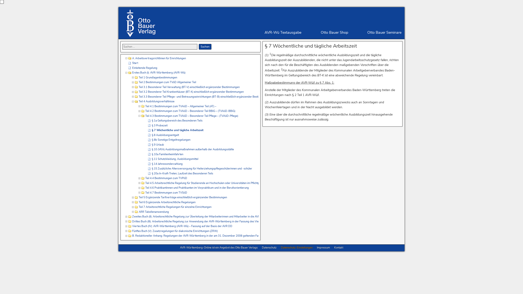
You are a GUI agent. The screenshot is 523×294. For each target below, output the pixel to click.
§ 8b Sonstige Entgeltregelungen (171, 140)
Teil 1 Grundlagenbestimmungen (158, 77)
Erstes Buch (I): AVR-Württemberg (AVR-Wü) (159, 73)
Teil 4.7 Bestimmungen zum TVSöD (166, 193)
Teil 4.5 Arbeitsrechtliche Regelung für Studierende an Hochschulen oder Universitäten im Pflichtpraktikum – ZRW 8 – (202, 183)
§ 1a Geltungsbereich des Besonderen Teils (177, 120)
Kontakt (338, 247)
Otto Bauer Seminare (384, 32)
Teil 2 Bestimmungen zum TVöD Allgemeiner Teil (167, 82)
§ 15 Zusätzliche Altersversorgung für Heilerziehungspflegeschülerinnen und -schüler (202, 168)
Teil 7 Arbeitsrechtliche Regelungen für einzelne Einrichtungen (175, 207)
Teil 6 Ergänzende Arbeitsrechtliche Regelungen (167, 202)
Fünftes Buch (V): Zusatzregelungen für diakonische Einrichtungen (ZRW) (175, 231)
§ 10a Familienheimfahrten (167, 154)
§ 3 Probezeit (160, 125)
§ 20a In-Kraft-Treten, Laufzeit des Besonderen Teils (182, 173)
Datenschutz (269, 247)
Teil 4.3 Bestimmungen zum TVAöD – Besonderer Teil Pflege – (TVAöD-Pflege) (191, 116)
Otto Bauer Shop (334, 32)
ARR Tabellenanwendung (154, 212)
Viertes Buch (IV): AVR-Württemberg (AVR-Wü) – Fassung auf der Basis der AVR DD (182, 226)
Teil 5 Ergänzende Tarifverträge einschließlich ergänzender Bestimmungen (183, 197)
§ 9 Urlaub (158, 145)
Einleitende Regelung (144, 68)
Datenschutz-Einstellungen (297, 247)
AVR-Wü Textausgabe (283, 32)
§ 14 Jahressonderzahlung (167, 164)
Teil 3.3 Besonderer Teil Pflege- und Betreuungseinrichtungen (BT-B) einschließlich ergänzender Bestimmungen (199, 97)
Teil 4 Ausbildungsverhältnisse (156, 101)
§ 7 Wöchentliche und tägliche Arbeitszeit (311, 46)
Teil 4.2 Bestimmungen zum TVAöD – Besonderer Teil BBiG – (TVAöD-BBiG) (190, 111)
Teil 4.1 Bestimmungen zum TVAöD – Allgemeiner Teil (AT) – (180, 106)
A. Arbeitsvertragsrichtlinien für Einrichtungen (159, 58)
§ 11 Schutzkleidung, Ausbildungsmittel (175, 159)
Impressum (323, 247)
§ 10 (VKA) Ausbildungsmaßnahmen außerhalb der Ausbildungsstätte (193, 149)
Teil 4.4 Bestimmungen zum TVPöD (166, 178)
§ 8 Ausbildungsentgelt (165, 135)
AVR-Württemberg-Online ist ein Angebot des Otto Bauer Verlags (219, 247)
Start (135, 63)
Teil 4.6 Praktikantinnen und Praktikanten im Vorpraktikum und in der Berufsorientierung (197, 188)
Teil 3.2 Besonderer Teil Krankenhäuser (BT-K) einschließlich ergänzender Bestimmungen (191, 92)
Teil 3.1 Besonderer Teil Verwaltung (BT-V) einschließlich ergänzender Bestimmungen (189, 87)
